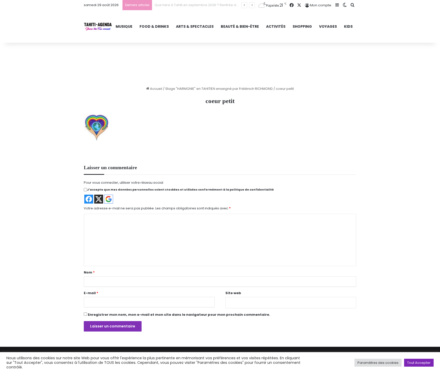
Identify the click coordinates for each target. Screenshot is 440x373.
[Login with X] (98, 199)
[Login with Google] (108, 199)
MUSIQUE (124, 26)
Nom (89, 272)
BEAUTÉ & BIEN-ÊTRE (240, 26)
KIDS (348, 26)
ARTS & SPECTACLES (195, 26)
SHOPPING (302, 26)
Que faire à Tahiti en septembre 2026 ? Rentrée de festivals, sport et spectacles (220, 5)
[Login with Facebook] (88, 199)
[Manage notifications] (11, 362)
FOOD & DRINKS (154, 26)
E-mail (91, 293)
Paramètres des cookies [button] (378, 362)
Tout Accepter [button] (419, 362)
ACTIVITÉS (275, 26)
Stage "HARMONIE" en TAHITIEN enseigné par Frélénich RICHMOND (219, 88)
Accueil (155, 88)
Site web (233, 293)
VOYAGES (328, 26)
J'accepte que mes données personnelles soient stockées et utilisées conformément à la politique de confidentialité (180, 190)
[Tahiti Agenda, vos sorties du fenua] (98, 27)
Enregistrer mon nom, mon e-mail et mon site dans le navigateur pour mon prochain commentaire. (179, 314)
